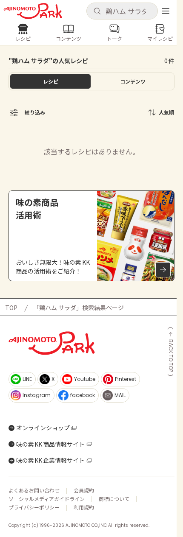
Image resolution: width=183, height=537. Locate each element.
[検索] (97, 11)
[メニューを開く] (165, 11)
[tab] (132, 81)
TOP (11, 307)
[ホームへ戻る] (32, 11)
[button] (122, 11)
